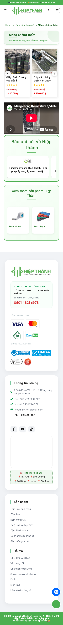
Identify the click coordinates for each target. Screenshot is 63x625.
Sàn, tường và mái (19, 541)
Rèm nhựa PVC (18, 519)
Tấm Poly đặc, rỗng (20, 508)
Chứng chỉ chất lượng (21, 568)
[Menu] (5, 10)
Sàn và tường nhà (25, 25)
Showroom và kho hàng (23, 573)
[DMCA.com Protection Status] (41, 353)
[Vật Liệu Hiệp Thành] (27, 10)
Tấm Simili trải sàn (19, 530)
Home (8, 25)
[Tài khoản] (48, 10)
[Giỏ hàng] (57, 10)
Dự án (13, 579)
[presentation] (8, 73)
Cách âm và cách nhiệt (22, 535)
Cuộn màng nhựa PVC (21, 525)
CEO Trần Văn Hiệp (20, 557)
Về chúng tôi (17, 563)
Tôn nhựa (15, 514)
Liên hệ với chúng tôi (21, 590)
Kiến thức (15, 584)
